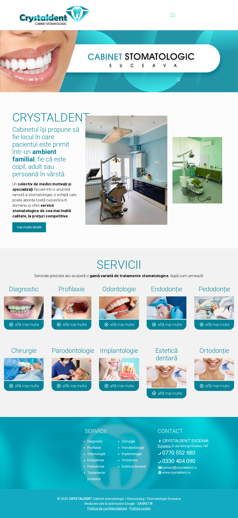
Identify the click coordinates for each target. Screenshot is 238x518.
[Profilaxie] (71, 307)
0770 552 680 (178, 452)
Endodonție (95, 460)
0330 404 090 (178, 461)
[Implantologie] (119, 369)
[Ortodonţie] (214, 369)
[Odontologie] (119, 307)
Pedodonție (95, 466)
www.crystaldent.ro (176, 472)
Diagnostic (95, 441)
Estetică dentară (134, 466)
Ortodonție (130, 460)
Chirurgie (128, 441)
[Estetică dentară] (166, 376)
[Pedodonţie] (214, 307)
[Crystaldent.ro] (55, 15)
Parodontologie (133, 447)
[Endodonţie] (166, 307)
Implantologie (132, 454)
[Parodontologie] (71, 369)
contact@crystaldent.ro (179, 467)
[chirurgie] (24, 369)
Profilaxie (94, 447)
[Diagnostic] (24, 307)
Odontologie (96, 454)
